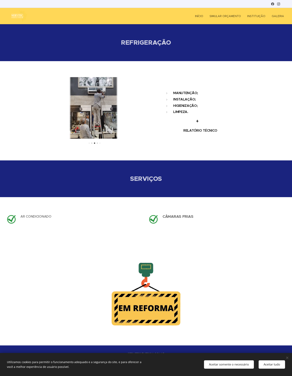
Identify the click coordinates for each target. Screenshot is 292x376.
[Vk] (278, 4)
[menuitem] (200, 16)
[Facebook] (272, 4)
